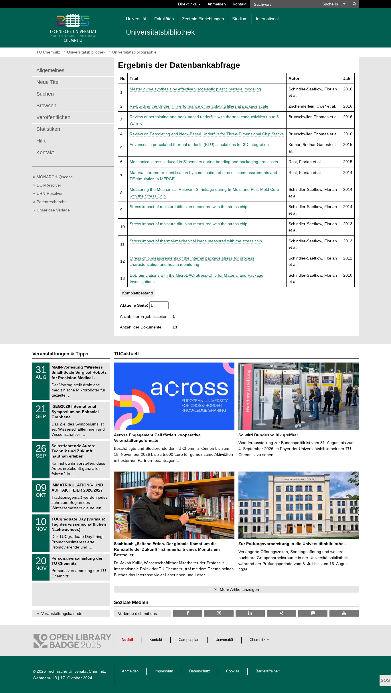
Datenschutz (199, 671)
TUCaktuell (126, 354)
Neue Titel (48, 82)
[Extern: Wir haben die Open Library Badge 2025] (72, 642)
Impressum (164, 671)
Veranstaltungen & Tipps (60, 354)
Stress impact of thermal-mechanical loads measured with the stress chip (196, 241)
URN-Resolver (50, 193)
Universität (224, 640)
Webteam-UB (45, 678)
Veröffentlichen (53, 117)
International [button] (267, 18)
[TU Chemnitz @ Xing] (281, 613)
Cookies (233, 671)
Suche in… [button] (332, 4)
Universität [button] (136, 18)
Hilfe (41, 141)
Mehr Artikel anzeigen (239, 589)
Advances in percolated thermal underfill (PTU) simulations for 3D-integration (199, 144)
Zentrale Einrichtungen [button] (203, 18)
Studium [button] (240, 18)
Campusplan (189, 640)
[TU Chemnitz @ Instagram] (219, 613)
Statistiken (48, 129)
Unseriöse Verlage (53, 210)
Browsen (46, 105)
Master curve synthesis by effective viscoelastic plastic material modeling (195, 89)
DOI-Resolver (49, 185)
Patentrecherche (52, 201)
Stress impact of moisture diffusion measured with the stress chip (188, 206)
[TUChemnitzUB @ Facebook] (187, 613)
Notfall (127, 640)
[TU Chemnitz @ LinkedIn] (250, 613)
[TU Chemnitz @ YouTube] (344, 613)
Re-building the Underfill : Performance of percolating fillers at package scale (199, 106)
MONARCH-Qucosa (55, 177)
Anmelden (217, 4)
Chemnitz (257, 640)
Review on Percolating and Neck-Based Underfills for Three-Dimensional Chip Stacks (207, 134)
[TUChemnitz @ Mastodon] (312, 613)
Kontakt (239, 4)
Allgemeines (50, 70)
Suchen (45, 94)
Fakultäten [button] (164, 18)
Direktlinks (188, 4)
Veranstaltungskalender (62, 613)
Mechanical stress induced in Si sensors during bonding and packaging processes (204, 161)
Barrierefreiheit (268, 671)
